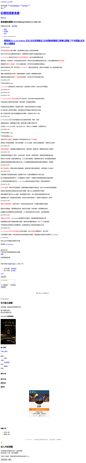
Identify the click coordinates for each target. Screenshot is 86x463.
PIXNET (30, 439)
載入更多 (3, 276)
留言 (13, 264)
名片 (5, 33)
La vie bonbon (9, 244)
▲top (2, 273)
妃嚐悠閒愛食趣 (10, 13)
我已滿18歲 (4, 459)
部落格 (6, 31)
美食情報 (14, 26)
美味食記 (13, 268)
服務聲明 (59, 439)
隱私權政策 (52, 439)
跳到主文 (3, 17)
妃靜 (2, 254)
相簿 (5, 29)
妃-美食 (13, 270)
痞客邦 (10, 264)
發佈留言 (3, 287)
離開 (10, 459)
